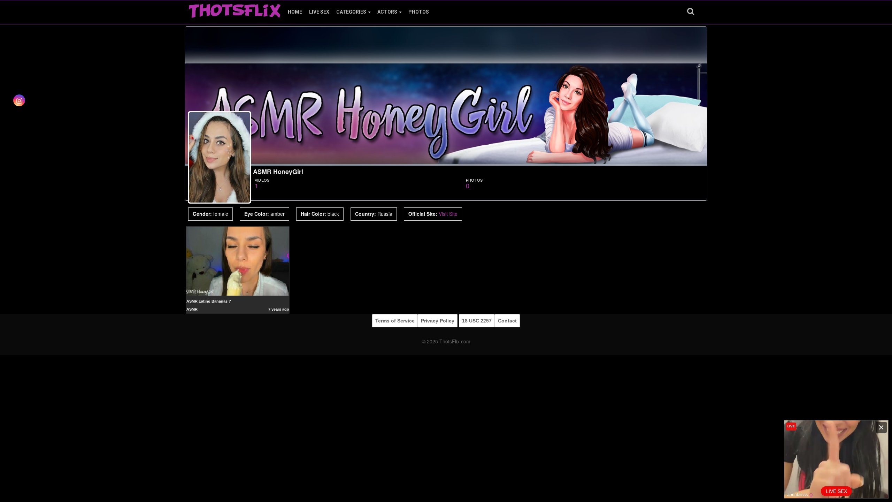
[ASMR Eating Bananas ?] (237, 261)
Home (295, 12)
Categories (351, 12)
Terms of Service (395, 321)
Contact (507, 321)
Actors (387, 12)
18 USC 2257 (477, 321)
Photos (418, 12)
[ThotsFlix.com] (234, 9)
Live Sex (319, 12)
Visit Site (448, 213)
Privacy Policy (437, 321)
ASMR (192, 309)
